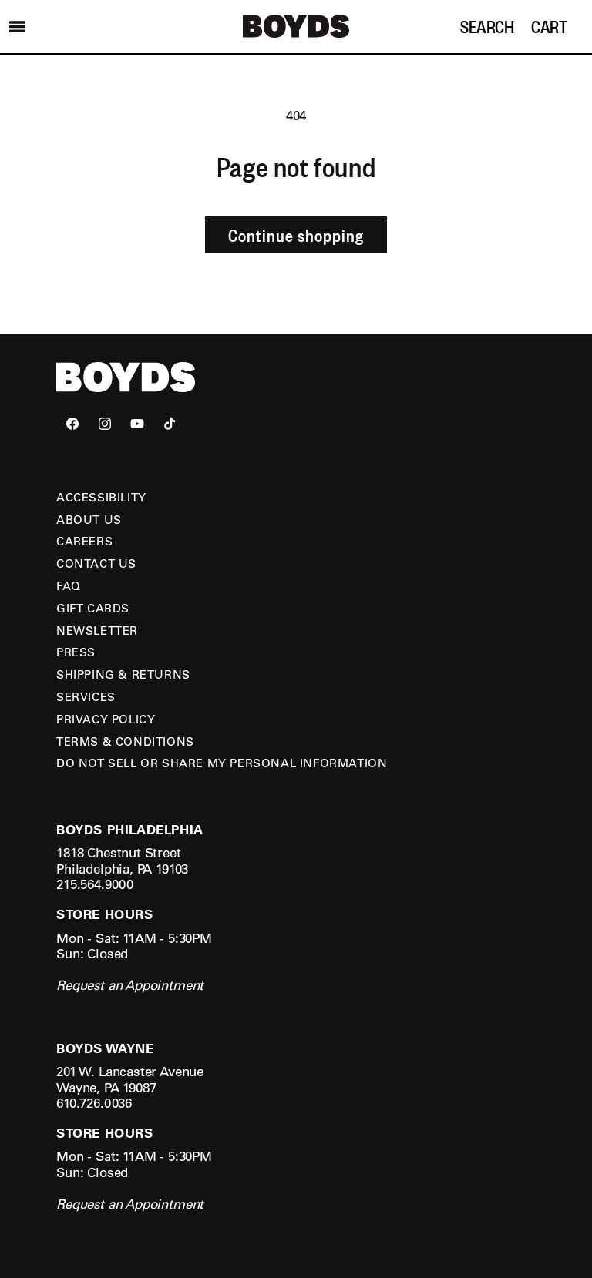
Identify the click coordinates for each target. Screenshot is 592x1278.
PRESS (76, 651)
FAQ (68, 585)
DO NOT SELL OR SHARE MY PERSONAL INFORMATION (221, 762)
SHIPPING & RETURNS (123, 674)
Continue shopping (296, 235)
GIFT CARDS (93, 608)
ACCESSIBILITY (101, 497)
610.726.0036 (94, 1103)
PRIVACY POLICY (105, 718)
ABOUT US (89, 519)
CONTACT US (96, 563)
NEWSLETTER (97, 630)
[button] (17, 26)
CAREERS (84, 540)
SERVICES (86, 696)
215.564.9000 (94, 884)
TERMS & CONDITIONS (125, 741)
